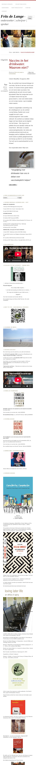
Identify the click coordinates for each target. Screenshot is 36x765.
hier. (21, 296)
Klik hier (16, 576)
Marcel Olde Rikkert (16, 646)
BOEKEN (23, 412)
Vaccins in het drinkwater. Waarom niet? (18, 64)
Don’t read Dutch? (17, 7)
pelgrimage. (5, 363)
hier (19, 635)
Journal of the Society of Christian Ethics (22, 656)
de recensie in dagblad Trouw (12, 578)
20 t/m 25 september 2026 (11, 354)
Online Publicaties (20, 4)
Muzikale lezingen (7, 4)
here (25, 530)
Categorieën (12, 73)
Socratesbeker (23, 440)
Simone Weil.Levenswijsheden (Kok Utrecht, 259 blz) (14, 468)
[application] (18, 254)
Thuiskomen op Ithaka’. (11, 359)
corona (5, 89)
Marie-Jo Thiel (25, 637)
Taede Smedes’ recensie (10, 582)
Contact (4, 11)
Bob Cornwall (6, 651)
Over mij (27, 7)
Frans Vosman (20, 760)
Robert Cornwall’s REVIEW (12, 637)
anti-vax (5, 87)
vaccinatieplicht (4, 91)
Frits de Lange (12, 16)
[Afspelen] (6, 261)
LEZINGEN (5, 300)
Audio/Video (5, 7)
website (5, 696)
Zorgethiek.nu (6, 654)
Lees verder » (13, 184)
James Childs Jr (12, 648)
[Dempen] (27, 261)
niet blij (17, 585)
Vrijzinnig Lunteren (14, 231)
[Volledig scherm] (30, 261)
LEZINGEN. (28, 446)
